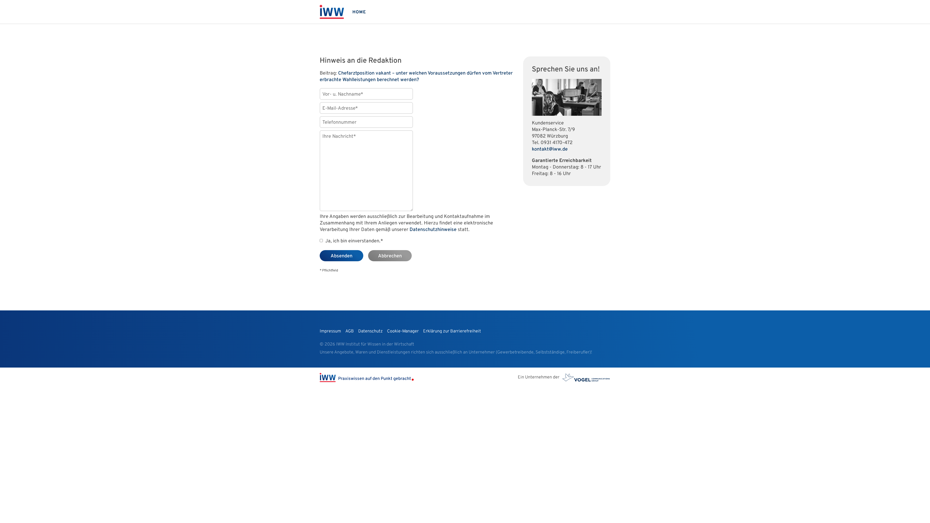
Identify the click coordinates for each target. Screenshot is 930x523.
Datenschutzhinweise (433, 230)
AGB (349, 331)
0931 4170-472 (557, 143)
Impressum (330, 331)
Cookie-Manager (403, 331)
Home (359, 12)
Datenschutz (370, 331)
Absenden (341, 256)
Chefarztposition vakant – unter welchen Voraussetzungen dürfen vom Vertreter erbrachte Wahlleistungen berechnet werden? (416, 76)
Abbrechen (390, 256)
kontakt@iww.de (550, 149)
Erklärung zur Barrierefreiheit (452, 331)
